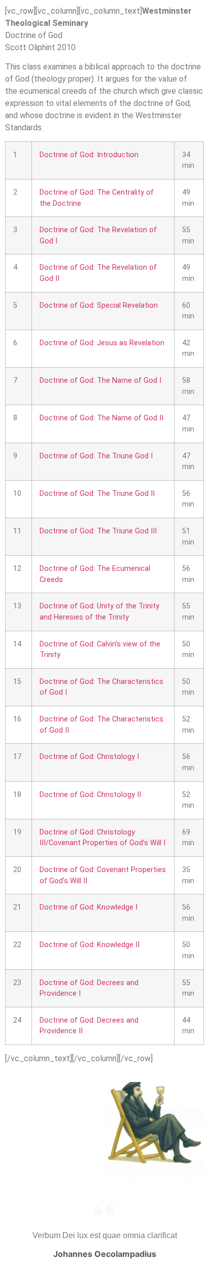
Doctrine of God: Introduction (89, 155)
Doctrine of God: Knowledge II (90, 945)
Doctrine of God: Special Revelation (99, 305)
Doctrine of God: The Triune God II (97, 493)
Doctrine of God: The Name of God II (101, 418)
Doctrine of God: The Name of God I (100, 380)
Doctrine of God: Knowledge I (88, 907)
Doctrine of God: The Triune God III (98, 531)
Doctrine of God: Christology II (90, 794)
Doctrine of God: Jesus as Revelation (102, 343)
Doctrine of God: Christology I (89, 756)
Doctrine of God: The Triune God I (96, 456)
